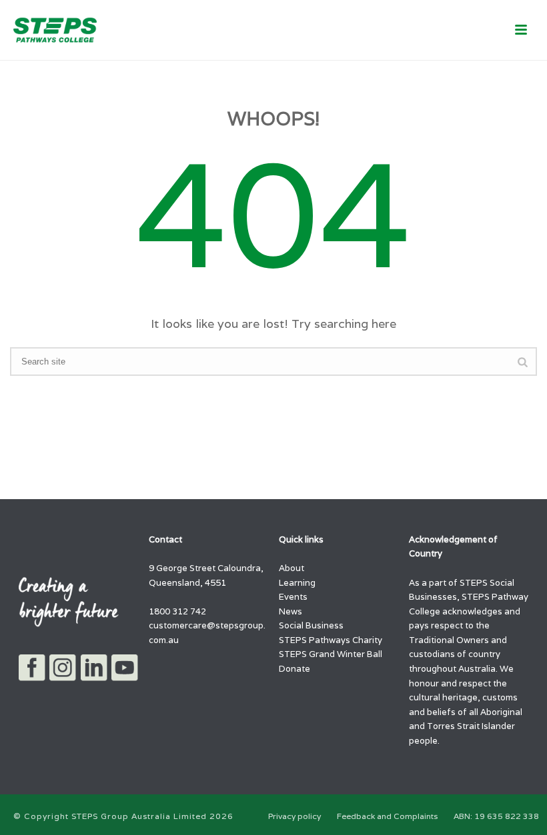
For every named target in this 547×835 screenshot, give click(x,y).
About (291, 568)
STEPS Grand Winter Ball (330, 654)
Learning (297, 582)
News (290, 611)
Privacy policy (294, 816)
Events (293, 596)
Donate (294, 668)
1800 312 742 (177, 611)
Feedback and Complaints (387, 816)
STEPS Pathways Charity (330, 640)
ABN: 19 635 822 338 (496, 816)
